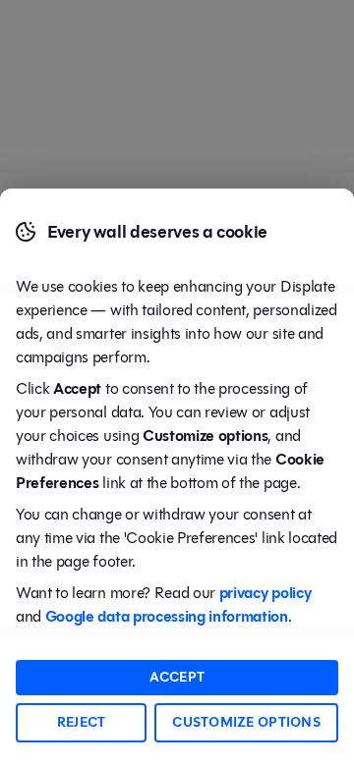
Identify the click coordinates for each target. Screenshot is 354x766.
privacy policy (265, 592)
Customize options (246, 722)
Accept (177, 677)
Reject (81, 722)
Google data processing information (166, 616)
